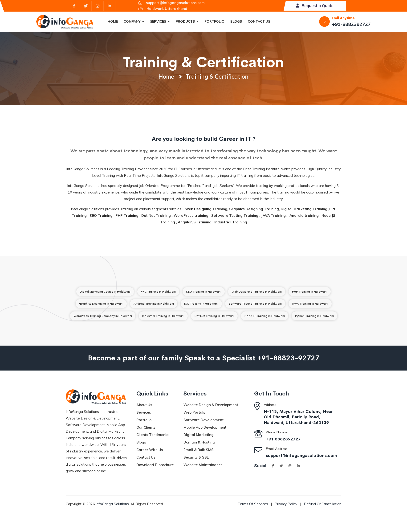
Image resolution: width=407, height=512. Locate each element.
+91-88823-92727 (288, 357)
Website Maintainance (203, 465)
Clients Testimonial (153, 434)
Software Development (203, 420)
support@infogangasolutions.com (301, 455)
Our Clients (145, 427)
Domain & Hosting (199, 442)
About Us (144, 405)
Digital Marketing (198, 434)
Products (185, 21)
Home (113, 21)
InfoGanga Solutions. (113, 504)
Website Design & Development (210, 405)
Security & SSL (196, 457)
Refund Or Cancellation (322, 504)
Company (132, 21)
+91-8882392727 (351, 24)
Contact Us (259, 21)
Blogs (236, 21)
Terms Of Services (253, 504)
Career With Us (149, 449)
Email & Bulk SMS (198, 449)
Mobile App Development (204, 427)
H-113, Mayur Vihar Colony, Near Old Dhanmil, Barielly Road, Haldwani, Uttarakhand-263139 (298, 416)
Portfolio (214, 21)
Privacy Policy (286, 504)
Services (158, 21)
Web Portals (194, 412)
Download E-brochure (155, 465)
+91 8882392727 (283, 438)
